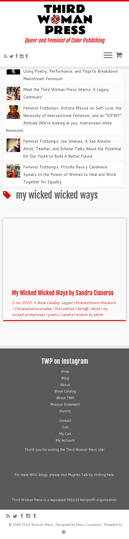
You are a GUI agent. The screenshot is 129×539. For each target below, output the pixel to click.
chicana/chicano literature (95, 302)
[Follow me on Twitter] (12, 56)
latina (96, 308)
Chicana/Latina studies (33, 308)
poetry (54, 314)
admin (98, 314)
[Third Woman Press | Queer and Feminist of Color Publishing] (64, 19)
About (65, 384)
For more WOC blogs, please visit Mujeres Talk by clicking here (64, 474)
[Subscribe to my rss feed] (6, 56)
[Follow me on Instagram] (23, 56)
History (65, 411)
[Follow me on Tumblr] (28, 56)
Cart (65, 427)
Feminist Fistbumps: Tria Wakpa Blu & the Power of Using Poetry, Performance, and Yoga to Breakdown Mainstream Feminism (70, 71)
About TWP (65, 397)
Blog (65, 378)
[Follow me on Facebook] (17, 56)
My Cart (65, 433)
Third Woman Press (37, 524)
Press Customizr (88, 524)
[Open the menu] (108, 55)
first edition (65, 308)
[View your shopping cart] (120, 53)
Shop (65, 371)
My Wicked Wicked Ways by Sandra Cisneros (62, 293)
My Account (65, 440)
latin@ (83, 308)
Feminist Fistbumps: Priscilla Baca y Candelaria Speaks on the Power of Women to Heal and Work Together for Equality (69, 174)
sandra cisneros (75, 314)
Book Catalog (48, 302)
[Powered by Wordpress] (64, 531)
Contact (65, 420)
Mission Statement (65, 404)
